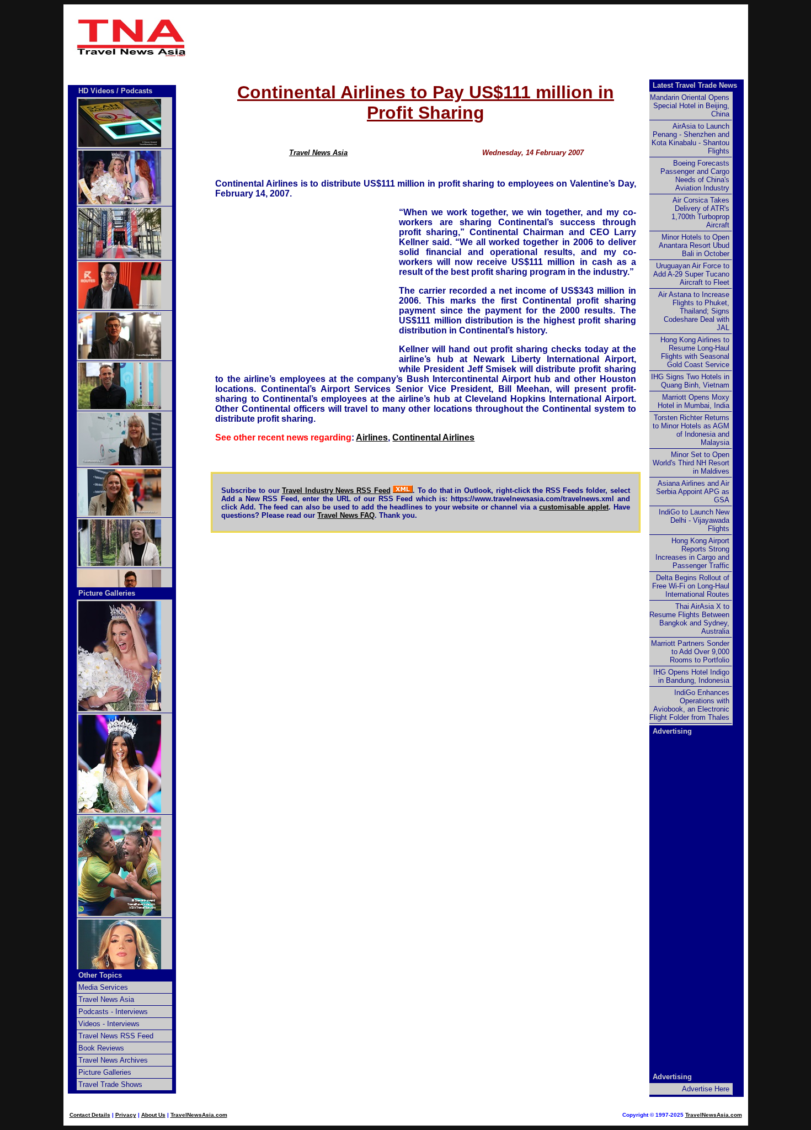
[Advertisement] (426, 37)
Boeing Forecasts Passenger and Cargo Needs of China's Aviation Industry (694, 175)
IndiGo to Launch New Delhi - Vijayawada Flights (694, 520)
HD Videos (96, 91)
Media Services (103, 987)
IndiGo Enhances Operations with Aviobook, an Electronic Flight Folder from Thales (689, 704)
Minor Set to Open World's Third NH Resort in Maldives (691, 462)
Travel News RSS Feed (115, 1036)
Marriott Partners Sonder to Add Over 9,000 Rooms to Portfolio (690, 651)
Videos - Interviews (109, 1024)
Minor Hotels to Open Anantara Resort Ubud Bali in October (694, 245)
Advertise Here (705, 1089)
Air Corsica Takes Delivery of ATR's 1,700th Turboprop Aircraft (700, 212)
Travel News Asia (318, 152)
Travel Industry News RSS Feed (336, 490)
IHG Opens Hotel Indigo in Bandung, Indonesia (691, 676)
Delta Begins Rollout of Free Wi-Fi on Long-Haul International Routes (690, 586)
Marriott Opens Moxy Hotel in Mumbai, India (693, 401)
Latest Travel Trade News (695, 85)
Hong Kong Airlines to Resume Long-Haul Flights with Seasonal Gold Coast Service (694, 352)
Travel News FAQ (346, 515)
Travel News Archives (113, 1060)
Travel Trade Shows (110, 1084)
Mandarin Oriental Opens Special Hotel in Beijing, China (689, 105)
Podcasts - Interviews (113, 1011)
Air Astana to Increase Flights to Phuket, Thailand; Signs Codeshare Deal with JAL (693, 311)
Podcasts (136, 91)
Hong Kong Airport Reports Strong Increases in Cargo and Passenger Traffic (692, 553)
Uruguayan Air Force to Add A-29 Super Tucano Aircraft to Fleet (691, 274)
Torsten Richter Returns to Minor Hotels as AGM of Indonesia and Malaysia (691, 430)
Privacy (125, 1115)
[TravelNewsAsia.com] (131, 54)
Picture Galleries (106, 593)
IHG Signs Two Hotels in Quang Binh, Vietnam (690, 381)
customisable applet (574, 507)
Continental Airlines (433, 437)
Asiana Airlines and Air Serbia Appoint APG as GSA (692, 491)
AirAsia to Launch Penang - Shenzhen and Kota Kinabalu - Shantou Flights (690, 138)
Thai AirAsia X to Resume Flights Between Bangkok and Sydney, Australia (689, 618)
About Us (153, 1115)
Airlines (372, 437)
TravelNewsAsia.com (198, 1115)
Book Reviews (101, 1048)
